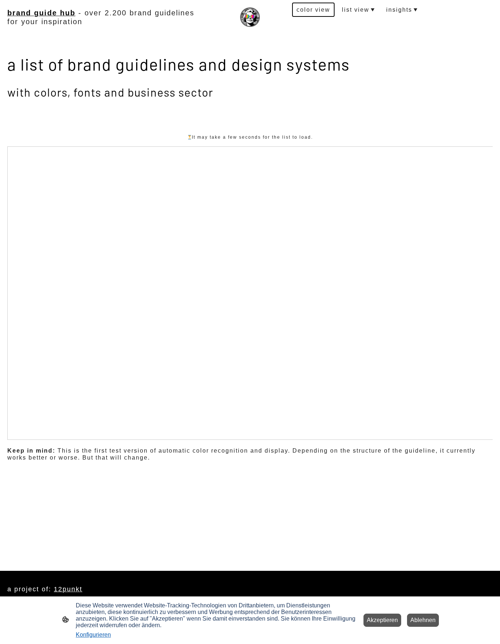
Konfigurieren (93, 635)
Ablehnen (423, 620)
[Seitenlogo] (250, 17)
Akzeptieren (382, 620)
